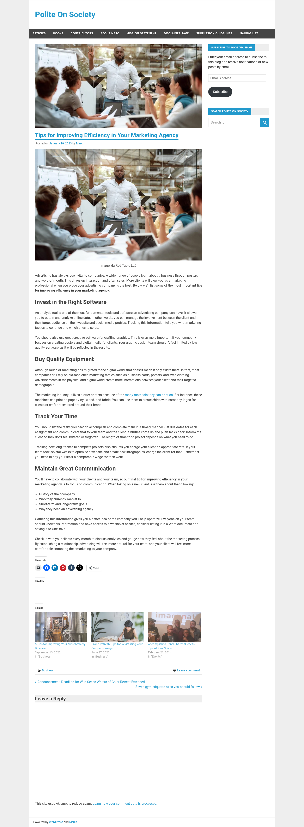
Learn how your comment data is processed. (125, 803)
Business (48, 670)
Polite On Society (65, 14)
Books (58, 33)
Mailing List (249, 33)
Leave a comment (188, 670)
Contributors (82, 33)
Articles (39, 33)
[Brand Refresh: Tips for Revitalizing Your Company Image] (117, 627)
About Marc (110, 33)
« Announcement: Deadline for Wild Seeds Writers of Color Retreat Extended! (90, 682)
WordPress (56, 822)
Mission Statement (141, 33)
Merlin (73, 822)
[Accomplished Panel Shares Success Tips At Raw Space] (174, 627)
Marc (79, 143)
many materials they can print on (149, 395)
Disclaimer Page (176, 33)
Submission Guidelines (214, 33)
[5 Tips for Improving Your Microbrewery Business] (61, 627)
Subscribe (220, 92)
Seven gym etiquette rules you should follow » (168, 687)
